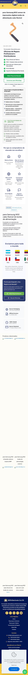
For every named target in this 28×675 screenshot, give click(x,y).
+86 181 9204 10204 (15, 637)
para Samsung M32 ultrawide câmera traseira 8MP (8, 459)
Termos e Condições (14, 649)
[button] (22, 23)
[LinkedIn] (14, 613)
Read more (14, 665)
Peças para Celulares (14, 621)
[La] (23, 3)
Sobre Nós (14, 627)
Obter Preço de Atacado (14, 76)
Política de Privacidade (14, 647)
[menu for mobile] (2, 6)
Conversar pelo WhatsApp (14, 80)
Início (14, 619)
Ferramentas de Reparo (14, 625)
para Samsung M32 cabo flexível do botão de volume (8, 588)
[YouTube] (21, 613)
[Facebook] (6, 613)
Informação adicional (16, 207)
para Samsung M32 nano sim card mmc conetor (20, 588)
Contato (14, 629)
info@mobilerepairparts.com (15, 635)
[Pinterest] (17, 613)
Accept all (14, 669)
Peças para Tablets (14, 623)
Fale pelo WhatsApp (15, 298)
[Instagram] (10, 613)
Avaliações (14, 209)
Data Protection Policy (15, 662)
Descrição (9, 207)
